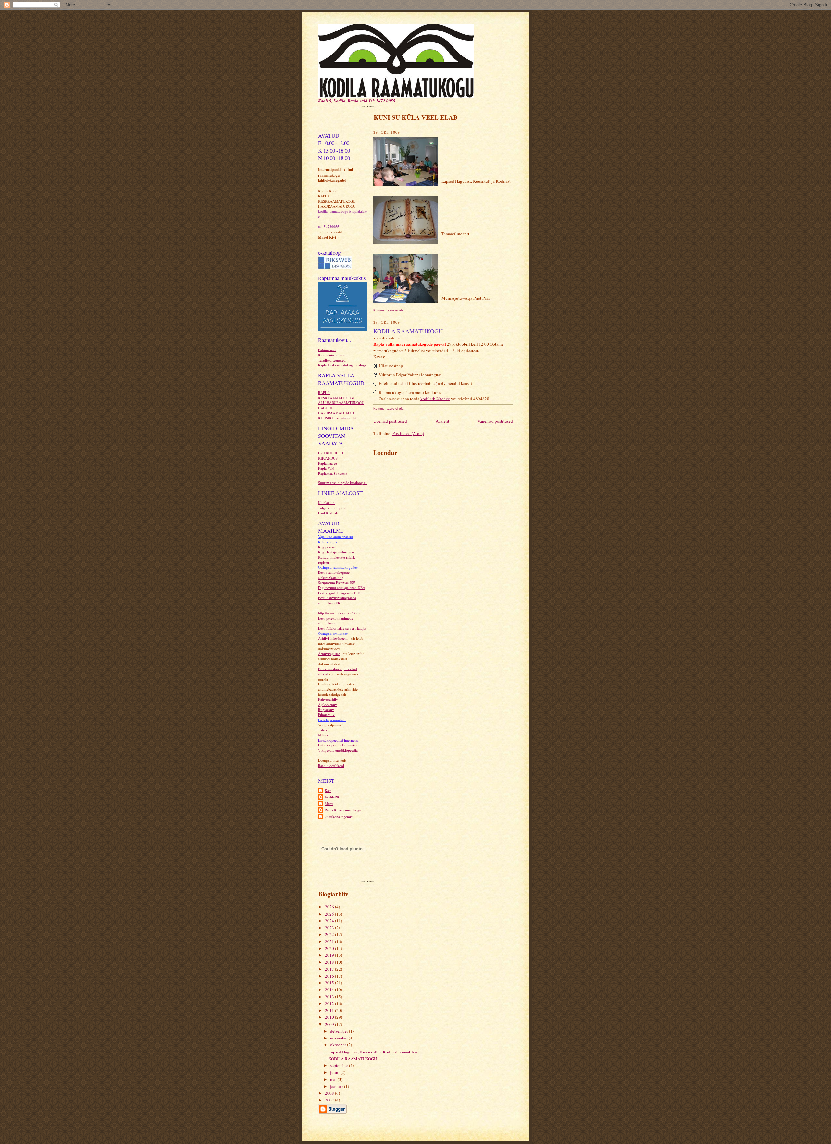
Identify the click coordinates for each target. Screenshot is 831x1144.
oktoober (338, 1045)
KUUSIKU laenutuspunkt (337, 417)
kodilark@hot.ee (435, 398)
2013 (330, 997)
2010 (330, 1017)
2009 (330, 1024)
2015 (330, 983)
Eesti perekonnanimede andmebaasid (335, 621)
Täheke (323, 729)
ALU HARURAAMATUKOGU (341, 402)
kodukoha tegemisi (339, 816)
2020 (330, 948)
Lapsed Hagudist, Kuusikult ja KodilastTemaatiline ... (375, 1052)
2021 (330, 941)
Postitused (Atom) (408, 433)
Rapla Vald (326, 468)
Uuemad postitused (390, 421)
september (339, 1065)
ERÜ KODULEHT (331, 452)
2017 (330, 969)
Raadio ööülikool (331, 765)
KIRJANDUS (328, 458)
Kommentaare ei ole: (389, 310)
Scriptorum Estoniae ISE (336, 582)
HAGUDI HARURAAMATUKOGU (337, 410)
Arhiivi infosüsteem (333, 638)
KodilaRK (332, 796)
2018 (330, 962)
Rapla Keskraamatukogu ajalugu (342, 365)
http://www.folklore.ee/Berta (339, 612)
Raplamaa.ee (327, 463)
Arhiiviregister (329, 653)
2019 (330, 955)
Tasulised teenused (332, 360)
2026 (330, 907)
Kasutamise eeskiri (332, 354)
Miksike (324, 734)
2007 (330, 1100)
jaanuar (337, 1086)
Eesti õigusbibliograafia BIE (339, 592)
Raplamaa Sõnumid (332, 473)
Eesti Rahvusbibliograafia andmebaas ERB (337, 600)
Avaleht (442, 421)
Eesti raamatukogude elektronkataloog (334, 575)
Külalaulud (326, 502)
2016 (330, 976)
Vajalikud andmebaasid (335, 536)
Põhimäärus (327, 349)
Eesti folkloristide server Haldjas (342, 628)
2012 (330, 1003)
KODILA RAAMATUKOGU (408, 331)
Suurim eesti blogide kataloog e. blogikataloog (353, 483)
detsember (339, 1031)
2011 (330, 1010)
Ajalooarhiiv (327, 704)
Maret (329, 803)
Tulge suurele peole (332, 507)
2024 (330, 921)
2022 (330, 934)
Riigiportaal (327, 547)
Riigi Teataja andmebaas (336, 551)
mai (334, 1079)
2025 (330, 914)
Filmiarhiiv (326, 714)
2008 (330, 1093)
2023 (330, 927)
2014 (330, 989)
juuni (335, 1072)
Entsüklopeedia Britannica (337, 745)
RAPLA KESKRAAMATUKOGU (336, 395)
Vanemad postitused (495, 421)
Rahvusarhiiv (328, 699)
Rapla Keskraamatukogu (343, 809)
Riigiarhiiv (326, 709)
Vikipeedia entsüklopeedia (338, 750)
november (339, 1038)
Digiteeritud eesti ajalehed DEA (341, 587)
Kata (328, 790)
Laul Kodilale (328, 512)
